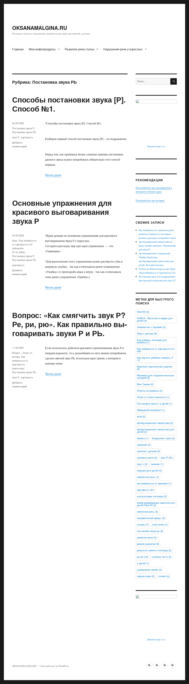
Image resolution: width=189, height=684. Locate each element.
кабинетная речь (148, 477)
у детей (143, 563)
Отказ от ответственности (153, 397)
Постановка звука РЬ (24, 132)
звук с (142, 464)
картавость (27, 137)
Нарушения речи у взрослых (122, 49)
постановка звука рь (150, 531)
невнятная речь (147, 511)
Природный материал (150, 410)
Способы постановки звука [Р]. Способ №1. (69, 104)
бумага (142, 438)
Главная (18, 49)
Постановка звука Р (23, 128)
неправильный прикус (151, 518)
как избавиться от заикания (154, 483)
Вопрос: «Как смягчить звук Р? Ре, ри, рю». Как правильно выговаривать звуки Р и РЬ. (69, 324)
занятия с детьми (148, 451)
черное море (145, 576)
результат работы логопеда (154, 550)
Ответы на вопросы (149, 390)
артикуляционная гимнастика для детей (155, 430)
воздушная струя (163, 438)
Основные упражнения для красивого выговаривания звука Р (62, 211)
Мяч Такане (145, 384)
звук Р (15, 137)
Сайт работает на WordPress (54, 666)
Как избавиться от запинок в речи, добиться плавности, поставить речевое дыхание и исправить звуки (157, 233)
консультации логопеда (152, 496)
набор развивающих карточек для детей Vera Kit (156, 504)
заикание (143, 444)
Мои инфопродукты (42, 49)
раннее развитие (148, 544)
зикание (157, 464)
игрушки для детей (149, 470)
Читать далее (53, 175)
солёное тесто (161, 556)
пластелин (160, 524)
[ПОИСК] (173, 81)
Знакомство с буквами (151, 327)
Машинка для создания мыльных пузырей (155, 376)
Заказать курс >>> (156, 146)
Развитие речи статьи (79, 49)
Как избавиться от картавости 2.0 (155, 350)
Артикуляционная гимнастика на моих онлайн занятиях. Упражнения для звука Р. (157, 245)
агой (141, 416)
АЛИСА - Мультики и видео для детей (155, 319)
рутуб (142, 556)
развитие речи (146, 537)
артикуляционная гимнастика (155, 423)
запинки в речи (147, 457)
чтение (163, 576)
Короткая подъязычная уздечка (154, 368)
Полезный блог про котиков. (150, 200)
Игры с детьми (147, 333)
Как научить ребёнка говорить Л (155, 359)
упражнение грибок (149, 569)
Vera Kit (143, 311)
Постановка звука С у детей (154, 403)
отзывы (143, 524)
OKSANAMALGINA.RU (39, 28)
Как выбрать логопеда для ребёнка (152, 341)
